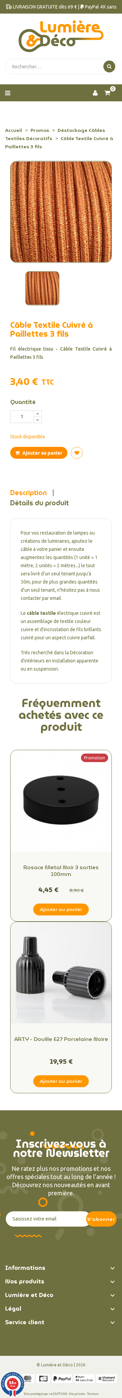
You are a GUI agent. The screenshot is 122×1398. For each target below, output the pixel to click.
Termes (93, 1394)
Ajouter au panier (41, 453)
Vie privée (77, 1394)
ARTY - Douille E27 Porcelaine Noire (61, 1039)
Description (28, 492)
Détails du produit (39, 503)
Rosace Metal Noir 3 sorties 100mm (61, 871)
